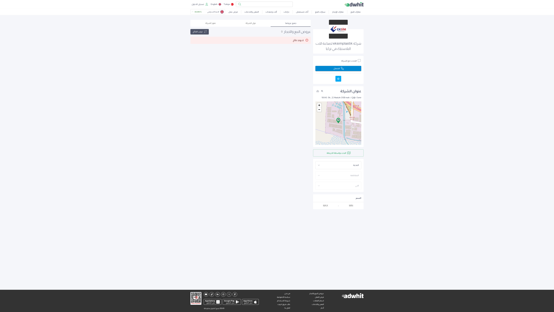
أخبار (322, 308)
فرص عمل (233, 12)
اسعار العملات (318, 301)
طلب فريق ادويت (283, 304)
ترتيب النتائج (198, 31)
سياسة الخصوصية (283, 297)
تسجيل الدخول (198, 4)
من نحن (287, 293)
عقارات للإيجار (338, 12)
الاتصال (336, 68)
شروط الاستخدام (283, 301)
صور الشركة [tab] (210, 23)
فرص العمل (319, 297)
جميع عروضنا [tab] (290, 23)
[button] (338, 120)
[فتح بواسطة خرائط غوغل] (317, 91)
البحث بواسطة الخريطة (336, 153)
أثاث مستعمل (302, 12)
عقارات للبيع (356, 12)
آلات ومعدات (271, 12)
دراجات (286, 12)
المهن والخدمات (252, 12)
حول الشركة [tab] (251, 23)
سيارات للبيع (320, 12)
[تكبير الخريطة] (322, 91)
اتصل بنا (287, 308)
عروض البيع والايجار (316, 293)
